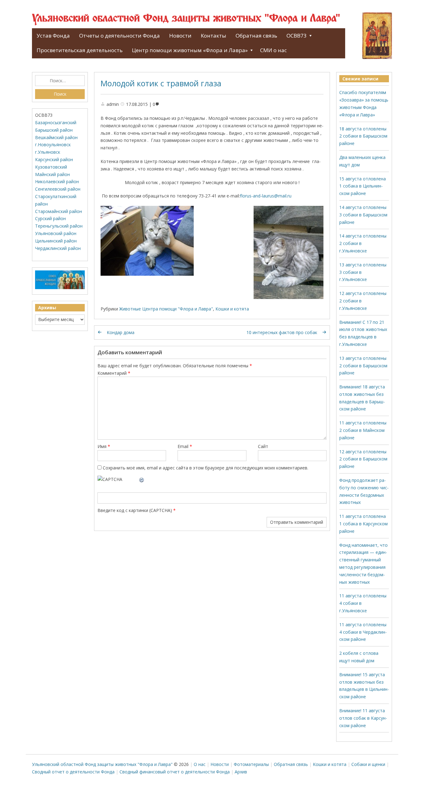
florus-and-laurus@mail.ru (265, 196)
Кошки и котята (232, 309)
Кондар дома (120, 332)
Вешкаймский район (56, 137)
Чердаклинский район (58, 248)
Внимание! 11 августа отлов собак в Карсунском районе (363, 718)
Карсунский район (54, 159)
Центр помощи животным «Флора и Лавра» (190, 50)
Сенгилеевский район (57, 189)
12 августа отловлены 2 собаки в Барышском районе (363, 459)
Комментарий (113, 373)
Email (185, 446)
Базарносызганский (55, 122)
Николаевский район (57, 181)
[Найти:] (60, 80)
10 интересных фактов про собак (281, 332)
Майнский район (52, 174)
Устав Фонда (53, 35)
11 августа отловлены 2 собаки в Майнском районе (362, 430)
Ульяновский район (55, 233)
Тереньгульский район (59, 226)
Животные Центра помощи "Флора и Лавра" (166, 309)
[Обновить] (141, 479)
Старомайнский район (58, 211)
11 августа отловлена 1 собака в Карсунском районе (363, 523)
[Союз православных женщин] (60, 288)
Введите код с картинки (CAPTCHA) (134, 510)
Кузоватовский (51, 167)
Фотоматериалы (251, 764)
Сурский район (50, 218)
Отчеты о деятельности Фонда (119, 35)
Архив (241, 772)
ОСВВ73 (296, 35)
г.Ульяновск (47, 152)
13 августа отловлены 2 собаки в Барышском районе (363, 365)
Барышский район (54, 130)
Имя (103, 446)
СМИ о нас (273, 50)
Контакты (213, 35)
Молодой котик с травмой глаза (161, 83)
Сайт (263, 446)
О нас (199, 764)
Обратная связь (256, 35)
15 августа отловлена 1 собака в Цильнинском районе (362, 186)
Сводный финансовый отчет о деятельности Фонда (175, 772)
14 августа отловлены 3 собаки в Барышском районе (363, 214)
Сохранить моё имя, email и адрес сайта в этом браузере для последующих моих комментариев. (205, 468)
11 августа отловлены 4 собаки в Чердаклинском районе (363, 632)
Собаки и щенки (368, 764)
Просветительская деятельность (80, 50)
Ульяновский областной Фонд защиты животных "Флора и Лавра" (186, 18)
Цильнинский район (56, 241)
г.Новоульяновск (53, 144)
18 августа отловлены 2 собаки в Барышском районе (363, 136)
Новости (180, 35)
